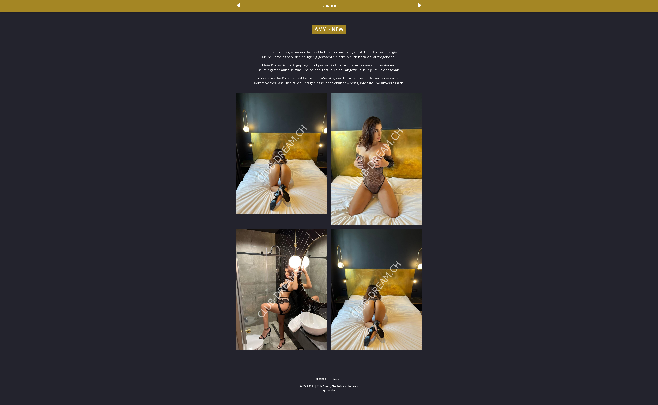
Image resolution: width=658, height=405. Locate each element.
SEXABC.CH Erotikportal (329, 379)
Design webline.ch (329, 390)
